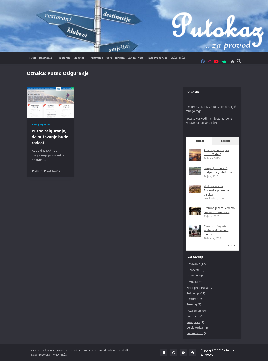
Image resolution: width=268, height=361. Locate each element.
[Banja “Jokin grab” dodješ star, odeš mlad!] (195, 171)
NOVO (32, 58)
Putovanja (96, 58)
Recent (225, 141)
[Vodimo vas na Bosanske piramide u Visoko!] (195, 189)
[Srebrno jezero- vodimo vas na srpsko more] (195, 211)
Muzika (193, 282)
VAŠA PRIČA (178, 58)
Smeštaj (79, 58)
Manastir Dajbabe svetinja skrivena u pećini (216, 230)
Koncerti (193, 270)
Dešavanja (45, 58)
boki (37, 170)
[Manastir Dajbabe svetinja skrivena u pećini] (195, 231)
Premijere (194, 275)
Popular (199, 141)
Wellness (194, 316)
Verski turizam (115, 58)
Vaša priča (193, 322)
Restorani (64, 58)
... (44, 160)
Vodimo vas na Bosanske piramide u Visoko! (218, 190)
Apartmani (195, 310)
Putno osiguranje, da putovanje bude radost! (50, 136)
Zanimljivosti (136, 58)
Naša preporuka (157, 58)
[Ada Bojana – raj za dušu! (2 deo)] (195, 155)
